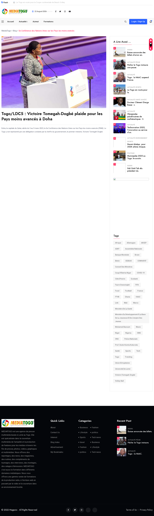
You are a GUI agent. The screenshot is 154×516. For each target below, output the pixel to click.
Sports (138, 87)
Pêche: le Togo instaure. (138, 442)
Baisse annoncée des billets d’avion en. (136, 53)
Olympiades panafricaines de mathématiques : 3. (135, 116)
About (53, 427)
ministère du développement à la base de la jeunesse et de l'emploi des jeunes (130, 317)
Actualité (23, 22)
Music (138, 327)
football (128, 291)
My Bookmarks (57, 452)
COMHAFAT (142, 261)
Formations (48, 22)
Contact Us (55, 432)
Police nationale (130, 339)
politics (95, 432)
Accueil (10, 22)
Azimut (36, 22)
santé (117, 351)
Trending (128, 357)
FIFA (137, 285)
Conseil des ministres (123, 267)
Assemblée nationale (133, 249)
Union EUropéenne (122, 363)
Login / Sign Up (138, 21)
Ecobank (134, 279)
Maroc (135, 303)
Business (84, 427)
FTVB (117, 297)
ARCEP (143, 243)
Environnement (141, 138)
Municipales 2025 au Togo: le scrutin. (136, 157)
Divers (129, 50)
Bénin (117, 261)
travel (82, 442)
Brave (137, 255)
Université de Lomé (122, 369)
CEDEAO (128, 261)
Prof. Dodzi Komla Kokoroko (126, 345)
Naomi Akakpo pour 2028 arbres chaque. (136, 145)
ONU (117, 339)
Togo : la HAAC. (135, 453)
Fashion (95, 427)
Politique (131, 153)
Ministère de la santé (123, 309)
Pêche (137, 62)
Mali (125, 303)
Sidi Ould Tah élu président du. (134, 169)
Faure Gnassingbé (122, 285)
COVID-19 (140, 273)
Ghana (127, 297)
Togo (117, 357)
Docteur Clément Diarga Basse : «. (138, 103)
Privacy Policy (146, 509)
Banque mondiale (122, 255)
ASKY (117, 249)
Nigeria (128, 333)
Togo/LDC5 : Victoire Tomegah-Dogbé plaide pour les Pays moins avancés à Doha (51, 116)
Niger (117, 333)
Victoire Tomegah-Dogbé (125, 375)
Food (117, 291)
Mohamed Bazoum (122, 327)
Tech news (96, 437)
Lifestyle (83, 432)
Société (144, 99)
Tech (138, 351)
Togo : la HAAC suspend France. (138, 78)
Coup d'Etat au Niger (123, 273)
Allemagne (131, 243)
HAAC (138, 297)
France (140, 291)
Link (116, 303)
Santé (137, 99)
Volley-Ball (119, 381)
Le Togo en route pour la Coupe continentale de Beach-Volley (40, 2)
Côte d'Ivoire (120, 279)
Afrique (118, 243)
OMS (139, 333)
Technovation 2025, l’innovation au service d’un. (137, 130)
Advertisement (57, 447)
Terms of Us (131, 509)
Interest (54, 437)
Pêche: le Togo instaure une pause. (137, 66)
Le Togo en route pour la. (137, 91)
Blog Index (55, 442)
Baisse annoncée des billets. (140, 431)
